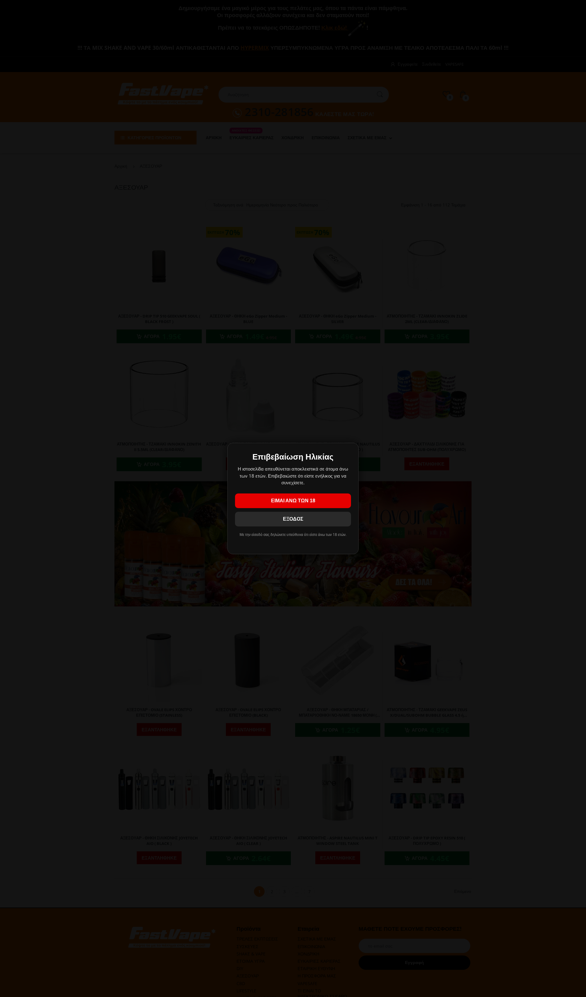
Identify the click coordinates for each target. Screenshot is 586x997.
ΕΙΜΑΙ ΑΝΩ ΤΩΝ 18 (293, 500)
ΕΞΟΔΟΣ (293, 519)
